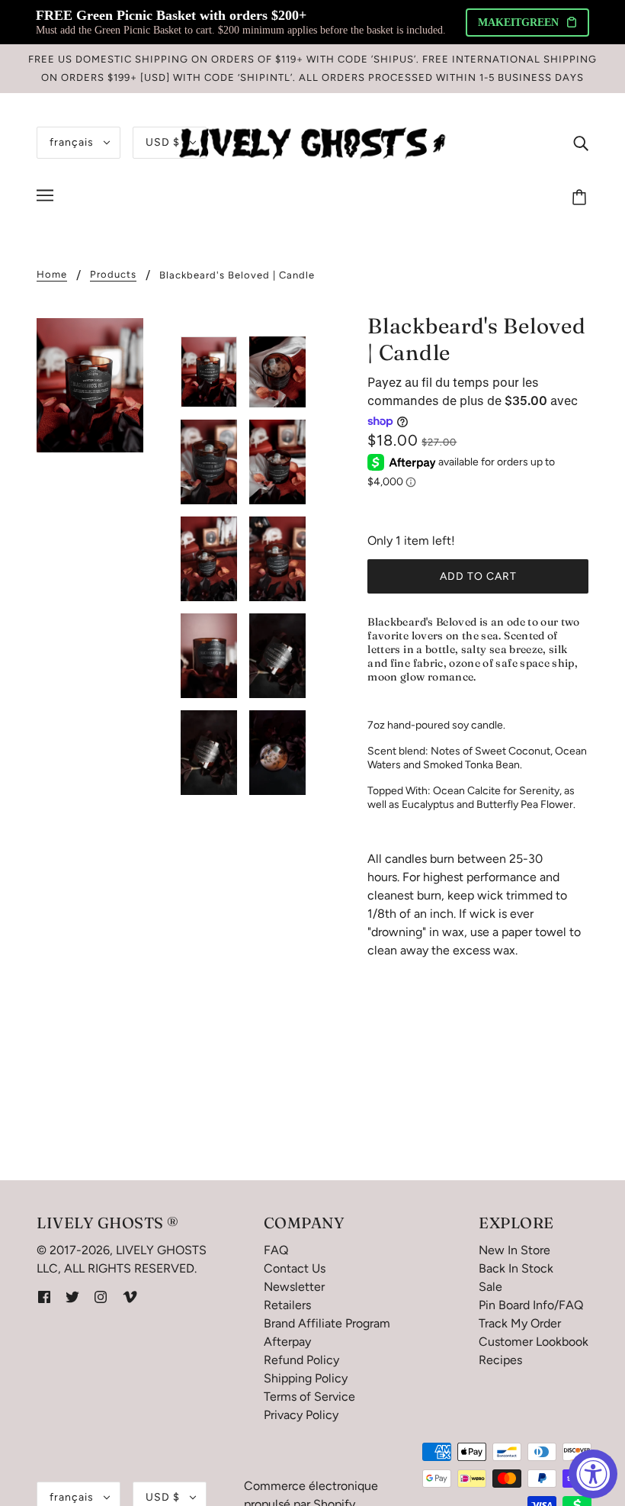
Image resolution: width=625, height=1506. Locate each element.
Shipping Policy (306, 1378)
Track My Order (520, 1323)
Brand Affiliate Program (327, 1323)
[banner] (312, 141)
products (113, 274)
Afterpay (287, 1341)
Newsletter (294, 1286)
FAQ (276, 1250)
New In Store (514, 1250)
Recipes (500, 1360)
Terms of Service (309, 1396)
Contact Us (294, 1268)
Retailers (287, 1305)
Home (52, 274)
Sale (490, 1286)
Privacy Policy (301, 1415)
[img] (581, 142)
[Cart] (581, 197)
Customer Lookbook (533, 1341)
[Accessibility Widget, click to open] (593, 1474)
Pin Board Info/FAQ (531, 1305)
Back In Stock (516, 1268)
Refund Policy (301, 1360)
